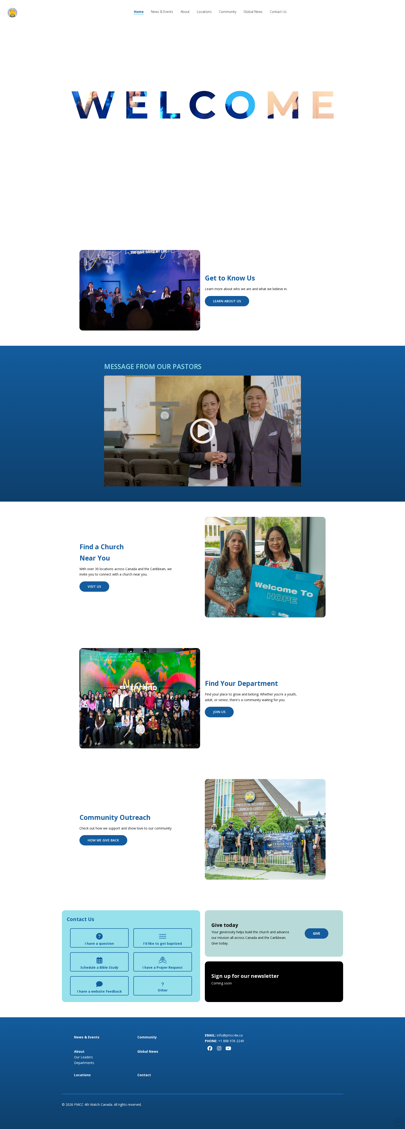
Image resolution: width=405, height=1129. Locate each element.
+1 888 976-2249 (231, 1041)
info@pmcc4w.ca (230, 1035)
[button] (99, 938)
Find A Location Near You (202, 166)
